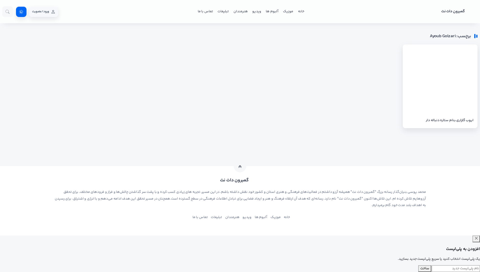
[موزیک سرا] (21, 11)
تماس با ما (205, 11)
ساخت (424, 268)
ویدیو (256, 11)
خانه (301, 11)
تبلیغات (223, 11)
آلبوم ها (272, 11)
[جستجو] (7, 11)
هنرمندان (241, 11)
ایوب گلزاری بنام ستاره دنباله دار (450, 120)
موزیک (288, 11)
